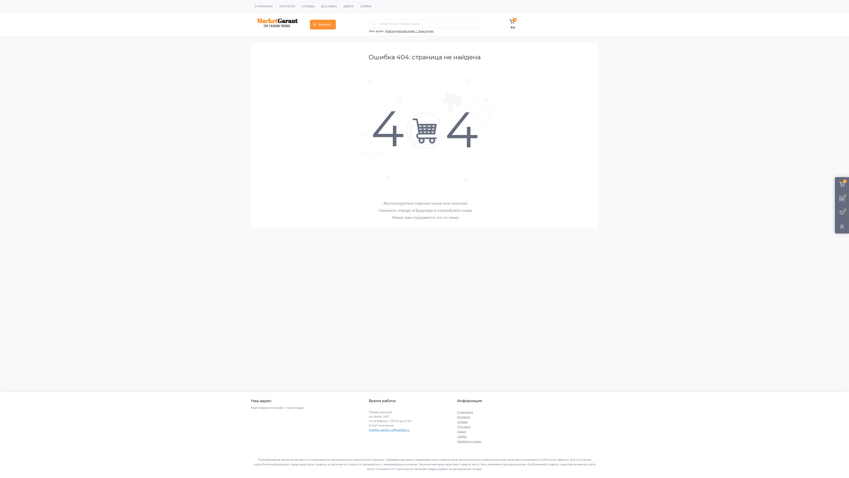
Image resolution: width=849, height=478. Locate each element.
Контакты (287, 6)
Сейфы (365, 6)
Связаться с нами (469, 441)
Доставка (329, 6)
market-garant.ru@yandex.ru (389, 430)
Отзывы (308, 6)
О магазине (263, 6)
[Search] (374, 23)
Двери (349, 6)
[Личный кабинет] (842, 226)
